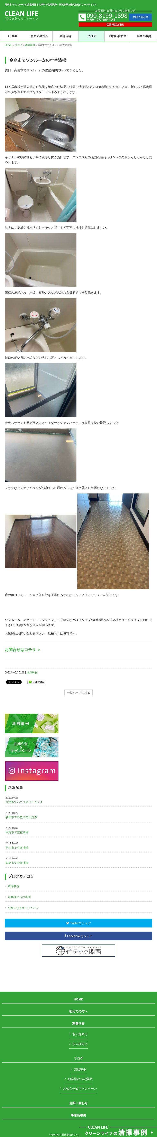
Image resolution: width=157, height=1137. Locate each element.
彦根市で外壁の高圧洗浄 (21, 815)
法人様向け (80, 1044)
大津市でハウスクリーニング (24, 800)
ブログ (18, 45)
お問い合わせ (78, 1103)
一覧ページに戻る (78, 692)
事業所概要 (78, 1115)
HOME (8, 45)
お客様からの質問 (19, 897)
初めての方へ (78, 1011)
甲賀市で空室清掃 (17, 830)
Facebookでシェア (79, 936)
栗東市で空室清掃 (17, 861)
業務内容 (78, 1023)
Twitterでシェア (80, 923)
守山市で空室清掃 (17, 845)
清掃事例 (30, 45)
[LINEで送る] (36, 682)
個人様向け (80, 1034)
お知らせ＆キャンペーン (23, 907)
